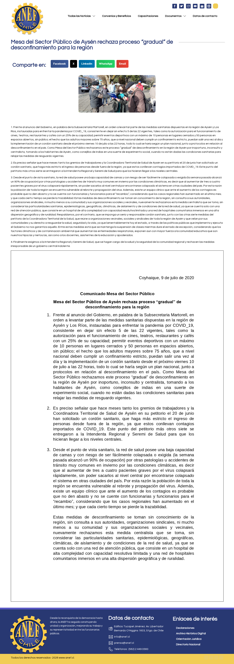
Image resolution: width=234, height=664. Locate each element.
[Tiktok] (221, 658)
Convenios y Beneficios (116, 16)
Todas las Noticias (79, 16)
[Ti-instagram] (188, 6)
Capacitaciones (148, 16)
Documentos (173, 16)
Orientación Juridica (188, 639)
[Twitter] (211, 658)
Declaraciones (185, 628)
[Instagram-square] (216, 658)
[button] (215, 6)
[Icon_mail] (202, 6)
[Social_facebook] (174, 6)
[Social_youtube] (195, 6)
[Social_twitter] (181, 6)
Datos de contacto (205, 16)
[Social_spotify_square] (209, 6)
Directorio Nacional (188, 644)
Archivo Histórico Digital (191, 633)
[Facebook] (206, 658)
